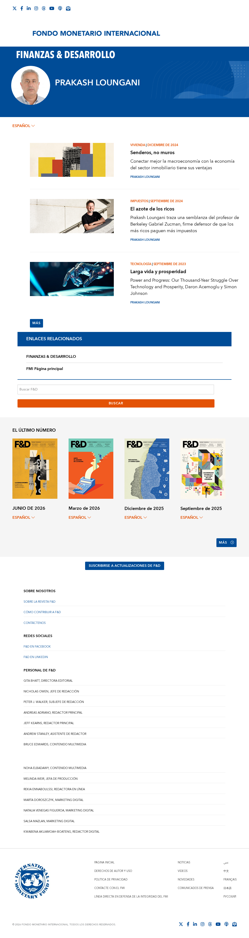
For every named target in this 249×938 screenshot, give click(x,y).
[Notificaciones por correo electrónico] (68, 8)
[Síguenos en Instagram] (36, 8)
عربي (225, 862)
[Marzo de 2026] (91, 468)
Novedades (186, 879)
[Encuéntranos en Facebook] (21, 8)
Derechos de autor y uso (113, 871)
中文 (226, 871)
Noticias (184, 862)
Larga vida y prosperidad (158, 271)
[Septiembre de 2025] (202, 468)
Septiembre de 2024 (166, 201)
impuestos (139, 201)
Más (36, 323)
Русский (229, 896)
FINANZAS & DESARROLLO (51, 356)
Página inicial (104, 862)
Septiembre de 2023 (169, 264)
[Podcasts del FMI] (60, 8)
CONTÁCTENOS (35, 623)
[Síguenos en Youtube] (51, 8)
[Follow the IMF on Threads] (44, 8)
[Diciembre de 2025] (146, 468)
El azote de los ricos (152, 209)
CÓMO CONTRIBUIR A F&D (42, 612)
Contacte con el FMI (109, 888)
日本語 (227, 888)
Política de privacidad (110, 879)
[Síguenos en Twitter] (14, 8)
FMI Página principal (44, 368)
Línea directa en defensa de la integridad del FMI (131, 896)
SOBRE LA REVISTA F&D (39, 601)
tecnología (140, 264)
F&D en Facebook (37, 646)
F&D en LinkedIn (36, 657)
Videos (182, 871)
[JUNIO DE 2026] (34, 468)
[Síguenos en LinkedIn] (29, 8)
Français (230, 879)
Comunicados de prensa (196, 888)
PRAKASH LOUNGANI (145, 177)
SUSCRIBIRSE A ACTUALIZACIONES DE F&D (124, 566)
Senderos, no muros (152, 152)
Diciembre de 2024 (162, 145)
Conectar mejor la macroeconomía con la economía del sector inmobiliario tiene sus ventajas (182, 165)
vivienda (137, 145)
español (21, 125)
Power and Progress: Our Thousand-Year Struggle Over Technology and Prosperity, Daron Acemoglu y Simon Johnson (184, 287)
